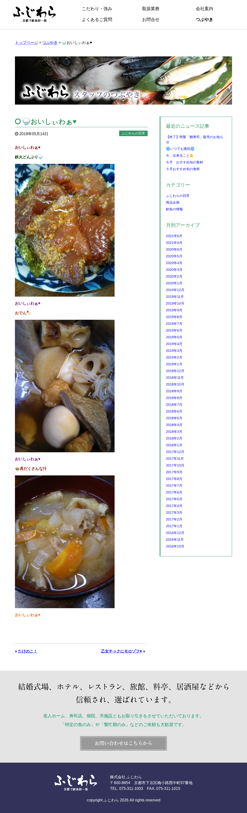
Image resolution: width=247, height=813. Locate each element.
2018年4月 (174, 425)
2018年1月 (174, 445)
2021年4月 (174, 243)
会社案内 (204, 8)
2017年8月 (174, 479)
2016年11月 (175, 539)
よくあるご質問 (97, 19)
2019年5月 (174, 337)
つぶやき (204, 19)
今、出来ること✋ (180, 155)
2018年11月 (175, 378)
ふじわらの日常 (178, 196)
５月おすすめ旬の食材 (183, 169)
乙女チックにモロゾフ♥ (121, 651)
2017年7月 (174, 485)
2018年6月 (174, 411)
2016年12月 (175, 533)
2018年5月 (174, 418)
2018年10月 (175, 384)
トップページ (26, 42)
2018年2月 (174, 438)
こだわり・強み (97, 8)
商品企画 (172, 202)
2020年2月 (174, 276)
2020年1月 (174, 283)
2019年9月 (174, 310)
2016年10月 (175, 546)
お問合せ (150, 19)
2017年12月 (175, 452)
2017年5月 (174, 499)
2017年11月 (175, 458)
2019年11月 (175, 297)
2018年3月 (174, 431)
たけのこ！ (27, 651)
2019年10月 (175, 303)
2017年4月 (174, 506)
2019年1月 (174, 364)
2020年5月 (174, 256)
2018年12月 (175, 371)
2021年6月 (174, 236)
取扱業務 (150, 8)
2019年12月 (175, 290)
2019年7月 (174, 324)
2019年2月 (174, 357)
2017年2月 (174, 519)
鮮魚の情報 (174, 209)
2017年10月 (175, 465)
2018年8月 (174, 398)
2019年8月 (174, 317)
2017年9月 (174, 472)
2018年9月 (174, 391)
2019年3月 (174, 351)
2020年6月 (174, 249)
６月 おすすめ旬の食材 (184, 162)
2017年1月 (174, 526)
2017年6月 (174, 492)
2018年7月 (174, 404)
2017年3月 (174, 512)
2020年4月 (174, 263)
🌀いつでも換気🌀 (180, 149)
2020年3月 (174, 270)
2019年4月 (174, 344)
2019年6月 (174, 330)
